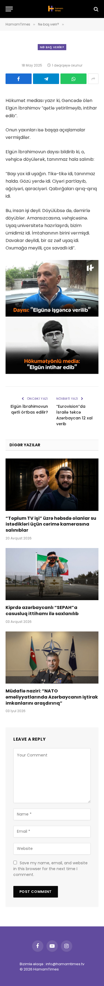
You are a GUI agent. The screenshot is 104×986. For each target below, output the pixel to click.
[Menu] (9, 9)
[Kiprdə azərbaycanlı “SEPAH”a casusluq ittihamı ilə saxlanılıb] (52, 574)
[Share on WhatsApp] (73, 78)
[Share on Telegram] (46, 78)
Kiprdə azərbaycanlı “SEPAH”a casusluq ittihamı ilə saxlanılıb (42, 610)
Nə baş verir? (52, 47)
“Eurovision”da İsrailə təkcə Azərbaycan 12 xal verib (74, 415)
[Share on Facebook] (19, 78)
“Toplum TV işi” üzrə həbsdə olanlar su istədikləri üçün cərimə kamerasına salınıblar (51, 524)
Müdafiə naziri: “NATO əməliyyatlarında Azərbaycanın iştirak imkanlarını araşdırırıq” (52, 697)
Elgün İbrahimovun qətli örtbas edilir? (29, 409)
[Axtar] (95, 9)
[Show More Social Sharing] (93, 78)
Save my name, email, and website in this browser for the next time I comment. (50, 868)
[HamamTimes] (54, 9)
